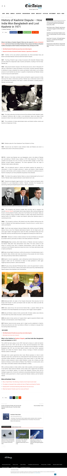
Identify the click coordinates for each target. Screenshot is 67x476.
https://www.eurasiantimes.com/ (16, 416)
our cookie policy (37, 472)
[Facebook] (2, 6)
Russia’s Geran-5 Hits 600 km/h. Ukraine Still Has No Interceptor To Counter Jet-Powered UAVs (56, 45)
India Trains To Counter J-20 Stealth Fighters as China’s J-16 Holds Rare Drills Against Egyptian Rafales (56, 40)
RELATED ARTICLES (6, 427)
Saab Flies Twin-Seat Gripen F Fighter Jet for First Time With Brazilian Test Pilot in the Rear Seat (56, 34)
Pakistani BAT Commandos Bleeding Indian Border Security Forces (18, 386)
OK (55, 474)
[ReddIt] (20, 397)
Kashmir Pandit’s (9, 211)
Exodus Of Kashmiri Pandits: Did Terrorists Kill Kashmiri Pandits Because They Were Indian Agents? (11, 407)
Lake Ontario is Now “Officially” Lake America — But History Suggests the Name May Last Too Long (56, 29)
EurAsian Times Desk (7, 29)
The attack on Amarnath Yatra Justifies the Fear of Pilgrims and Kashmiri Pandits (21, 384)
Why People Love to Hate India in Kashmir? (11, 335)
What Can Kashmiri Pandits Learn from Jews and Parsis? (16, 389)
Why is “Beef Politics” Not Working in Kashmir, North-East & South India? (19, 381)
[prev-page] (2, 446)
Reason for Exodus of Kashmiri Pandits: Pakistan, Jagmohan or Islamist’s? (20, 51)
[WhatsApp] (17, 397)
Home (2, 17)
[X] (4, 6)
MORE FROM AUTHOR (16, 427)
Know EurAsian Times (38, 405)
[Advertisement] (22, 38)
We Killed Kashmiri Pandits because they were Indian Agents (17, 49)
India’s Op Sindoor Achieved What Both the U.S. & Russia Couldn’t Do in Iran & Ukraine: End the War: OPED (55, 23)
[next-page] (4, 446)
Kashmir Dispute (20, 338)
